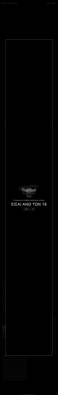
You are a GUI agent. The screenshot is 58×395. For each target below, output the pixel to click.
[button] (26, 209)
